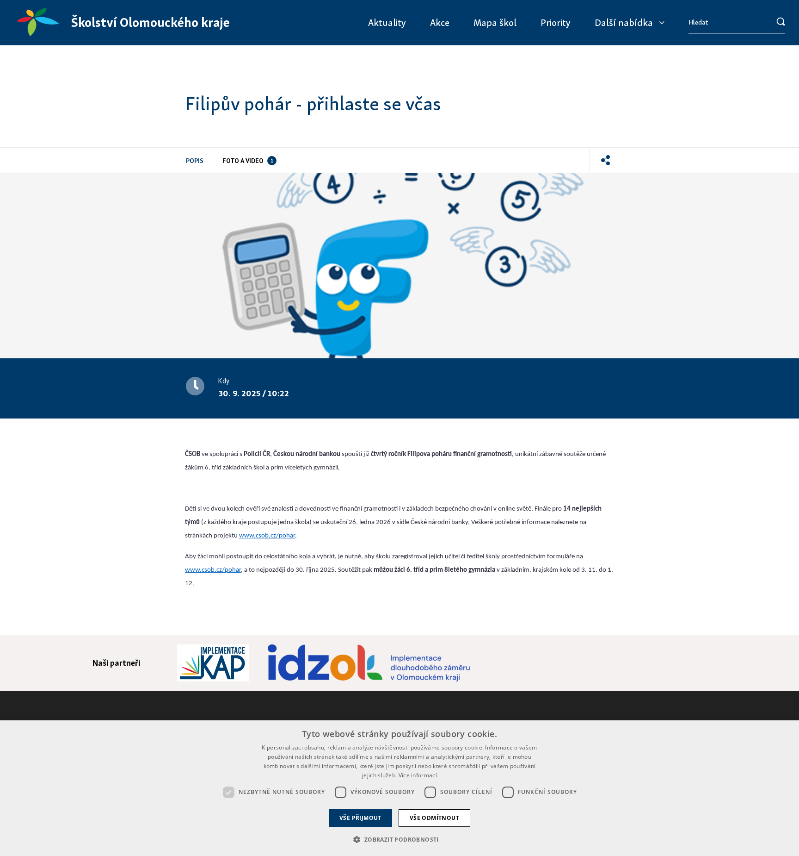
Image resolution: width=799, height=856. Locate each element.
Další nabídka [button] (624, 22)
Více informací (418, 775)
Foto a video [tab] (247, 160)
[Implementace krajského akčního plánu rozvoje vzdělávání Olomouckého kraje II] (213, 663)
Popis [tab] (194, 160)
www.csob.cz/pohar (267, 535)
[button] (605, 160)
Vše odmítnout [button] (434, 818)
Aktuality (387, 22)
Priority (556, 22)
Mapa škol (494, 22)
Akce (439, 22)
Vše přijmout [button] (360, 818)
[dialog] (399, 788)
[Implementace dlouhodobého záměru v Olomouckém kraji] (368, 663)
